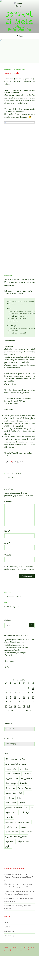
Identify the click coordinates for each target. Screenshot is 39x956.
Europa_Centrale (24, 788)
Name (7, 531)
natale (28, 822)
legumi (8, 812)
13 (15, 697)
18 (6, 701)
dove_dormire (26, 778)
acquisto (14, 759)
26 (10, 706)
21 (19, 701)
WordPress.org (9, 936)
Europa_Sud (11, 793)
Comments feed (9, 931)
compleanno (11, 477)
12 (10, 697)
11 (6, 697)
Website (7, 554)
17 (33, 697)
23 (28, 701)
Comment (8, 501)
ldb (32, 807)
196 (7, 759)
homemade (18, 807)
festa (20, 793)
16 (28, 697)
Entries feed (8, 927)
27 (15, 706)
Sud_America (26, 831)
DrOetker (24, 783)
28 (19, 706)
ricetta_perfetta (12, 831)
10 (33, 692)
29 (24, 706)
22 (24, 701)
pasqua (23, 826)
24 (33, 701)
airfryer (23, 759)
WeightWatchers (23, 841)
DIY (16, 778)
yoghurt (8, 846)
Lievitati (19, 473)
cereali (8, 768)
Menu (20, 36)
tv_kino (9, 836)
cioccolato (24, 768)
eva (18, 477)
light (27, 812)
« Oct (10, 710)
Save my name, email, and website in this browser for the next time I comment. (19, 568)
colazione (16, 773)
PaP (16, 826)
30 (28, 706)
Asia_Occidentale (13, 764)
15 (24, 697)
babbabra (22, 69)
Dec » (28, 710)
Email (7, 543)
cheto (15, 768)
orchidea (9, 826)
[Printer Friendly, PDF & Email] (14, 462)
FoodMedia (10, 797)
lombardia (9, 817)
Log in (6, 922)
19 (10, 701)
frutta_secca (11, 802)
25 (6, 706)
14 (19, 697)
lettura (15, 812)
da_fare (9, 778)
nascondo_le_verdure (15, 822)
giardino (9, 807)
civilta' (8, 773)
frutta (19, 797)
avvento (25, 764)
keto (26, 807)
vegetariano (10, 841)
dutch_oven (10, 788)
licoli (22, 812)
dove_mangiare (12, 783)
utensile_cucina (20, 836)
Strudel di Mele (19, 17)
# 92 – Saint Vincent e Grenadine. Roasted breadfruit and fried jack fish (18, 877)
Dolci (9, 473)
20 (15, 701)
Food (14, 473)
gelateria (21, 802)
